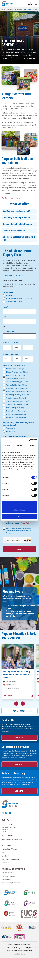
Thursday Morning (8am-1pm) (16, 398)
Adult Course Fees (8, 872)
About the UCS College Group (11, 859)
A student (9, 295)
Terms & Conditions (27, 521)
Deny (19, 516)
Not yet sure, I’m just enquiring (16, 417)
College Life (10, 9)
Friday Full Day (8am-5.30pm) (16, 414)
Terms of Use (11, 950)
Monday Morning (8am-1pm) (15, 369)
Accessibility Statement (29, 948)
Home (3, 9)
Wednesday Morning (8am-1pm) (17, 388)
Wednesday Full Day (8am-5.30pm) (17, 395)
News (3, 852)
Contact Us (5, 863)
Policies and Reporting (13, 869)
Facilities (19, 9)
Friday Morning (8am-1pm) (15, 408)
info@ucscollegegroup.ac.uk (15, 839)
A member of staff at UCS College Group (19, 298)
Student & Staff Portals (9, 849)
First (4, 316)
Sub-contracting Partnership (11, 883)
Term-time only (11, 428)
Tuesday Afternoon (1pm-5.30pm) (17, 382)
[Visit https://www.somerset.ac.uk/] (9, 914)
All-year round (10, 431)
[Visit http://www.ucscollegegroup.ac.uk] (29, 914)
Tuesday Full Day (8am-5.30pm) (16, 385)
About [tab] (32, 445)
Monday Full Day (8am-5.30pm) (16, 375)
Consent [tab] (7, 445)
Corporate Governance (9, 876)
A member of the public (14, 302)
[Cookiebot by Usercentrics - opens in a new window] (28, 440)
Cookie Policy (16, 948)
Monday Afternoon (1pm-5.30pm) (17, 372)
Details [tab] (19, 445)
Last (4, 326)
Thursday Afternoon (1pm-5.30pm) (17, 401)
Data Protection (7, 879)
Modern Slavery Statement (24, 950)
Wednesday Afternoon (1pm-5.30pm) (18, 391)
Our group (7, 846)
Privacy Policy (25, 523)
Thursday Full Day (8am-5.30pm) (17, 404)
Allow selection (19, 510)
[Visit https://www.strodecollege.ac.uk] (9, 903)
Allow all (19, 504)
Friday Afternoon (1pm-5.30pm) (16, 411)
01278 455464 (9, 835)
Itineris (23, 954)
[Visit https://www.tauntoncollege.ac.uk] (29, 903)
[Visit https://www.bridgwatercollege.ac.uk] (9, 892)
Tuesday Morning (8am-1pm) (15, 378)
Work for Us (5, 856)
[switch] (34, 483)
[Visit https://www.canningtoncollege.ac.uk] (29, 892)
